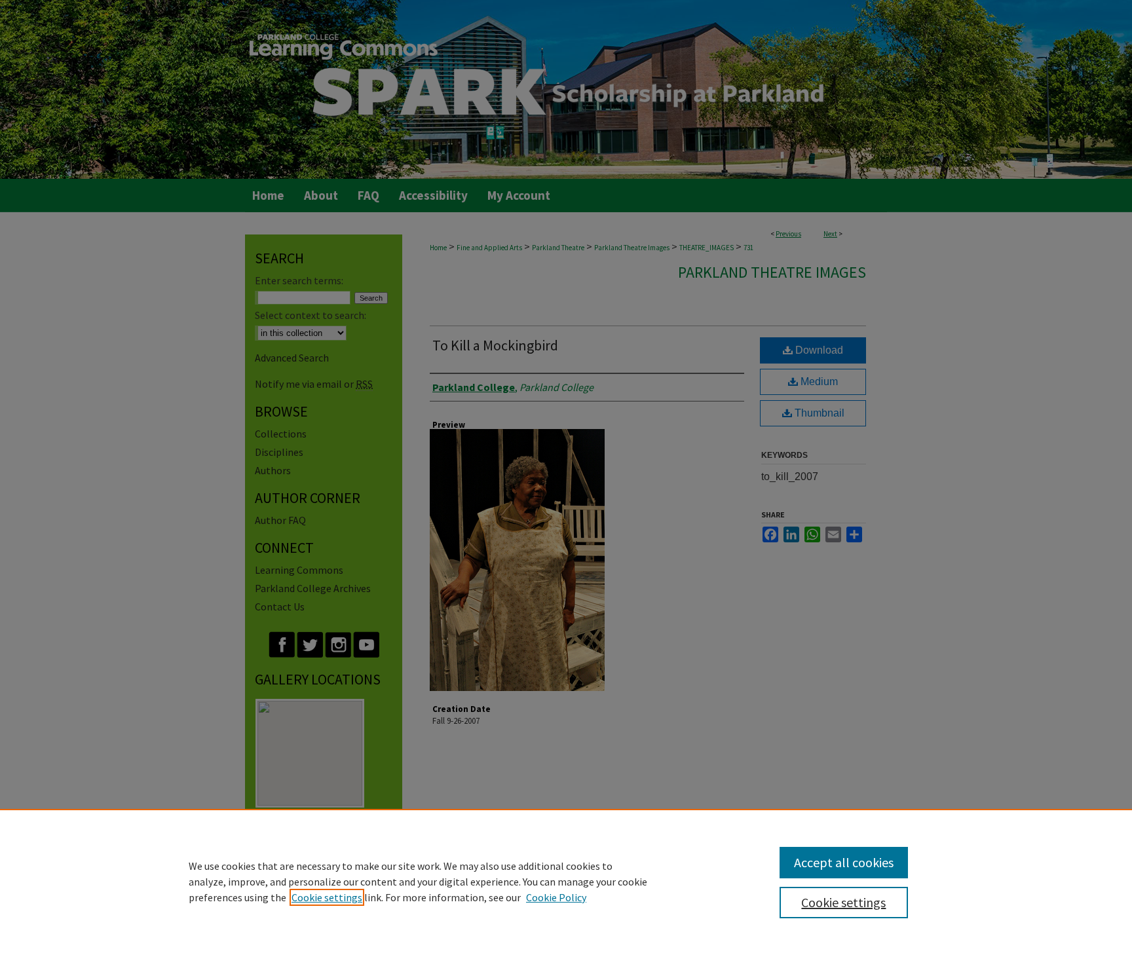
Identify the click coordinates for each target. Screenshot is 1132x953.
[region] (566, 881)
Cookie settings (327, 897)
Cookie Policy (556, 897)
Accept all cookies (844, 862)
